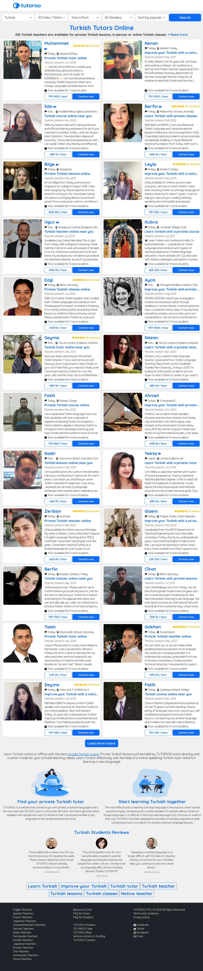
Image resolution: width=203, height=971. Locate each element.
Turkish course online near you (68, 116)
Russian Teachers (23, 947)
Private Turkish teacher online (67, 521)
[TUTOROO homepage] (27, 5)
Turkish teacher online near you (68, 231)
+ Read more (178, 35)
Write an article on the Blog (89, 936)
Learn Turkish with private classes (171, 116)
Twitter (140, 928)
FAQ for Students (83, 917)
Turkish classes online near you (68, 578)
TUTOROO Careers (84, 940)
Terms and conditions (146, 913)
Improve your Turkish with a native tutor (75, 694)
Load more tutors (101, 743)
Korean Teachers (23, 940)
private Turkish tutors (83, 754)
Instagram (142, 932)
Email (139, 936)
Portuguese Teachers (25, 936)
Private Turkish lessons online (67, 174)
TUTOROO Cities (82, 928)
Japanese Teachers (24, 921)
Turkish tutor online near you (66, 347)
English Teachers (22, 909)
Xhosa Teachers (22, 959)
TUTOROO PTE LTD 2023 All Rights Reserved (159, 909)
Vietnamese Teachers (25, 955)
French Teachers (22, 917)
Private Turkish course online (66, 405)
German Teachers (23, 928)
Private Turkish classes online (67, 289)
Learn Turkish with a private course (172, 231)
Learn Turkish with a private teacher (173, 347)
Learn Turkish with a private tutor (171, 463)
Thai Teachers (21, 951)
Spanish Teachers (23, 913)
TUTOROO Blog (82, 932)
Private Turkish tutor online (65, 58)
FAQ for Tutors (81, 913)
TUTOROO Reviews (84, 924)
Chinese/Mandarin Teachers (29, 924)
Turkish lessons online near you (68, 463)
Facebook (142, 924)
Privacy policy (142, 917)
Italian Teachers (22, 932)
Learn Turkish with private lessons (171, 578)
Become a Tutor (82, 909)
